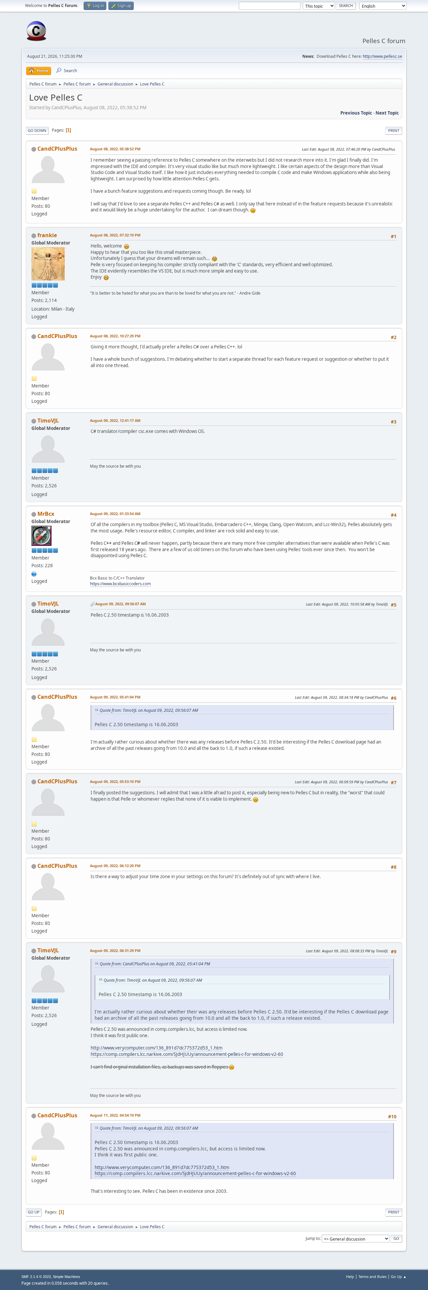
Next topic (387, 113)
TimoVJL (48, 420)
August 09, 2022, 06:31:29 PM (115, 950)
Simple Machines (66, 1277)
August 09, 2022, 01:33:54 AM (115, 513)
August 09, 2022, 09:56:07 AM (120, 603)
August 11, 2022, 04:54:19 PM (115, 1115)
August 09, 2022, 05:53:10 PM (115, 781)
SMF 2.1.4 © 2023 (36, 1277)
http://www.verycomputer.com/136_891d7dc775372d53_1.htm (156, 1048)
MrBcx (45, 513)
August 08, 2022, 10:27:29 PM (115, 335)
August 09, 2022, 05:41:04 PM (115, 696)
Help (350, 1276)
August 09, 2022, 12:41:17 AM (115, 420)
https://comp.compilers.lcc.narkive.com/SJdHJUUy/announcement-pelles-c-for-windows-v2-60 (187, 1054)
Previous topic (356, 113)
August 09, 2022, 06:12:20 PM (115, 865)
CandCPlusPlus (57, 148)
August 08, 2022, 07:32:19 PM (115, 234)
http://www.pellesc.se (382, 56)
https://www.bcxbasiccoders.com (120, 584)
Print (393, 130)
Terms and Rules (372, 1276)
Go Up (33, 1212)
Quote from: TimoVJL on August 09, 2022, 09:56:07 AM (149, 710)
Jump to (313, 1238)
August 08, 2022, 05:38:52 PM (115, 148)
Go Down (37, 130)
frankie (47, 235)
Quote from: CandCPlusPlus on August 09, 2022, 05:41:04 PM (155, 964)
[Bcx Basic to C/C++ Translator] (34, 573)
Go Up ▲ (399, 1276)
